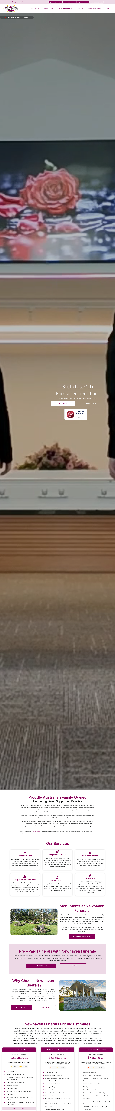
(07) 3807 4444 (36, 831)
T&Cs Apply (77, 417)
